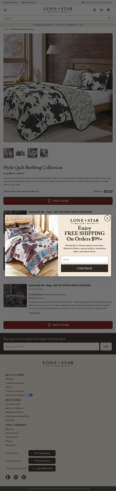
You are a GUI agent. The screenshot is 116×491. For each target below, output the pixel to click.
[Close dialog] (107, 218)
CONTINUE (84, 268)
